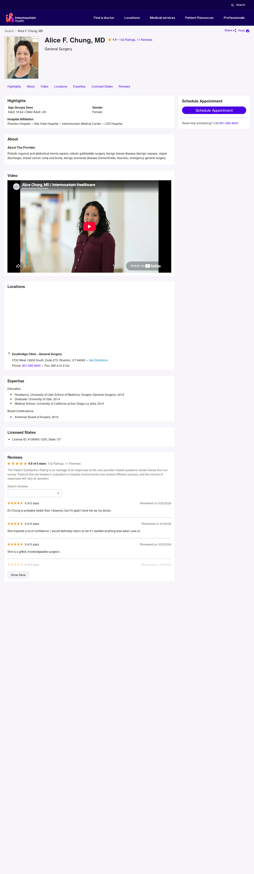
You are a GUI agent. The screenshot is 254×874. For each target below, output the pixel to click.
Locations (132, 18)
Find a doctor (104, 18)
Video (44, 86)
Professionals (234, 18)
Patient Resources (199, 18)
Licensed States (102, 86)
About (31, 86)
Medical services (162, 18)
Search (9, 31)
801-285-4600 (229, 123)
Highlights (14, 86)
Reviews (124, 86)
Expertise (79, 86)
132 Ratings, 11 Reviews (135, 39)
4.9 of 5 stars (37, 463)
